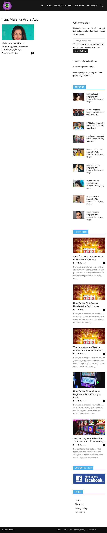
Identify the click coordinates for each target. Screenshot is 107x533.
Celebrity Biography (63, 6)
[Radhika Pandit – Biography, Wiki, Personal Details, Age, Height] (78, 97)
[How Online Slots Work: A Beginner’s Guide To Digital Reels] (89, 380)
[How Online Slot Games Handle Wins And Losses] (89, 292)
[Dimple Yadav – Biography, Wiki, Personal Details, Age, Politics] (78, 199)
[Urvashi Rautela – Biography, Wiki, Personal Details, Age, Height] (78, 183)
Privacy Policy (81, 508)
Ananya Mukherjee (10, 53)
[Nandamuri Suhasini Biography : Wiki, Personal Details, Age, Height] (78, 152)
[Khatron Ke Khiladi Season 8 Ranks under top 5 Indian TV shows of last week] (78, 112)
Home (78, 500)
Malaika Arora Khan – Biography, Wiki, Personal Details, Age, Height (15, 46)
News (49, 6)
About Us (79, 504)
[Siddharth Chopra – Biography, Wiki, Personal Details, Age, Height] (78, 168)
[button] (101, 5)
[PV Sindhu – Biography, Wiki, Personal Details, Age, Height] (78, 125)
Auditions (79, 6)
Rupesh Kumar (79, 263)
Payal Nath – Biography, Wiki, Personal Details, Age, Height (96, 138)
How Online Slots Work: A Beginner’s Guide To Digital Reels (87, 394)
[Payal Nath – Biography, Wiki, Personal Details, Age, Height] (78, 139)
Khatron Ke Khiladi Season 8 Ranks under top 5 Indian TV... (95, 112)
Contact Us (80, 512)
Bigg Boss (91, 6)
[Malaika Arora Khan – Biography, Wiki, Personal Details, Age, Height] (18, 32)
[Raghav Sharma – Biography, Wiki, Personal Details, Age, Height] (78, 215)
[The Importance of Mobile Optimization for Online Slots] (89, 336)
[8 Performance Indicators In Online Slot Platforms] (89, 245)
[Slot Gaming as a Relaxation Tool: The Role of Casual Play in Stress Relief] (89, 427)
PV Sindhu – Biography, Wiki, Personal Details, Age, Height (95, 125)
